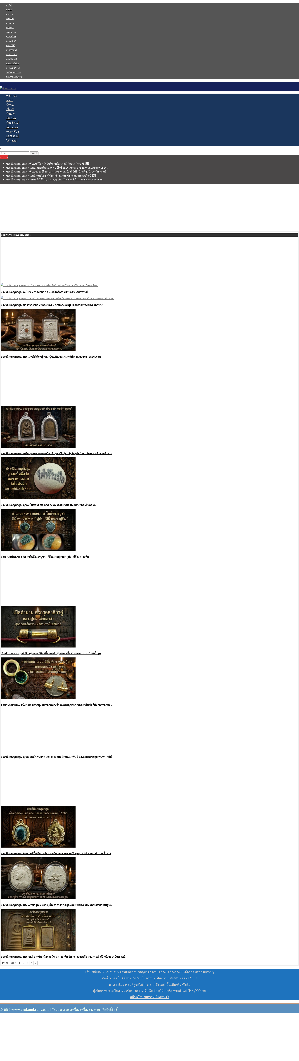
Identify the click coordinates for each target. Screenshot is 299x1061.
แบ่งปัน (9, 9)
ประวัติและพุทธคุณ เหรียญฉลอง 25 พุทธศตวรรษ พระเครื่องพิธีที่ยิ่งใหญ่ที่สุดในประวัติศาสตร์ (56, 171)
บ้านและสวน (11, 54)
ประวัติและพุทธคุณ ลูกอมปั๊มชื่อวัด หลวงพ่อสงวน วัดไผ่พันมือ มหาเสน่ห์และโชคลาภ (48, 505)
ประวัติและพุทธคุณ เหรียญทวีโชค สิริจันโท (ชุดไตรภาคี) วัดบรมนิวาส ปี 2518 (47, 163)
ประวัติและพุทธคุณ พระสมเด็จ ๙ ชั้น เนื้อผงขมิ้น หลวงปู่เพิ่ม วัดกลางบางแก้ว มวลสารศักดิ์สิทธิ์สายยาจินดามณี (63, 956)
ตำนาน (10, 113)
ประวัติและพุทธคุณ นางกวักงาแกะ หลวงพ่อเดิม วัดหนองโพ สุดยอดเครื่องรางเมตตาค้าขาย (52, 305)
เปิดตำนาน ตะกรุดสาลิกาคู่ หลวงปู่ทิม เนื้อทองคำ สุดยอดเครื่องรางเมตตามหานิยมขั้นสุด (51, 653)
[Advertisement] (149, 207)
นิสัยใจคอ (12, 122)
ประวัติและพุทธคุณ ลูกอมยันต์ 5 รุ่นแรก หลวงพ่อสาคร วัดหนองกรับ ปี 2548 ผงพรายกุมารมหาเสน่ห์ (56, 756)
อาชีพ (8, 5)
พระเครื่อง (12, 131)
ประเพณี (10, 27)
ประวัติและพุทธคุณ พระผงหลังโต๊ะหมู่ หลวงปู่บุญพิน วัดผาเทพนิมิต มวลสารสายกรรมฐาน (54, 179)
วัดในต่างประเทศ (13, 72)
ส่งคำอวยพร (11, 49)
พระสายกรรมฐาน (14, 76)
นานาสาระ (11, 31)
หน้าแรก (11, 95)
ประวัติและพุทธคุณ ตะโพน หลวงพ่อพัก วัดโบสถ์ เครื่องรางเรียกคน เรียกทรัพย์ (44, 292)
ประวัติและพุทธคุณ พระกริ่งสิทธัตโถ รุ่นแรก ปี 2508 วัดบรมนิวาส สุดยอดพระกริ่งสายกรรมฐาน (57, 167)
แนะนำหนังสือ (12, 63)
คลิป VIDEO (10, 45)
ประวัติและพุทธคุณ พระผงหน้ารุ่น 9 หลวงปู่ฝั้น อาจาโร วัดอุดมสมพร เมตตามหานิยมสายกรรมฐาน (56, 905)
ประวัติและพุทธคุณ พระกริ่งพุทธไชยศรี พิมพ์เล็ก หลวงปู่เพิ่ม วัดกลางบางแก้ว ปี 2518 (51, 175)
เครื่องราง (12, 136)
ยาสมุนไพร (11, 36)
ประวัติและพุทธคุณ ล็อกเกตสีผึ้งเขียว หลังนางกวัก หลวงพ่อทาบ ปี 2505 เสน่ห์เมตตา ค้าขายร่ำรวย (56, 853)
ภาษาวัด (10, 18)
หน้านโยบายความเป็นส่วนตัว (149, 997)
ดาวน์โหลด (11, 40)
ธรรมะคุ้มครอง (13, 67)
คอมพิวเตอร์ (11, 58)
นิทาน (10, 104)
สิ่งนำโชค (12, 127)
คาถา (9, 100)
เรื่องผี (10, 109)
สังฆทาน (10, 22)
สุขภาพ (9, 14)
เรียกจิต (11, 118)
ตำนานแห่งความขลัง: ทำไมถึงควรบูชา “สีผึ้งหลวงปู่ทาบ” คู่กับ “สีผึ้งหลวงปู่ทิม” (45, 556)
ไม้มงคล (11, 140)
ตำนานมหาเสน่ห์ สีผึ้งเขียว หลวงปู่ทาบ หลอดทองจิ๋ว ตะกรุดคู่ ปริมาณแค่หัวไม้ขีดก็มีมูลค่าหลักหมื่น (56, 705)
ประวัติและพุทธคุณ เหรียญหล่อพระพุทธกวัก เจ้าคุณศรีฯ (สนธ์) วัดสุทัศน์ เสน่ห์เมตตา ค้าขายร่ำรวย (56, 453)
